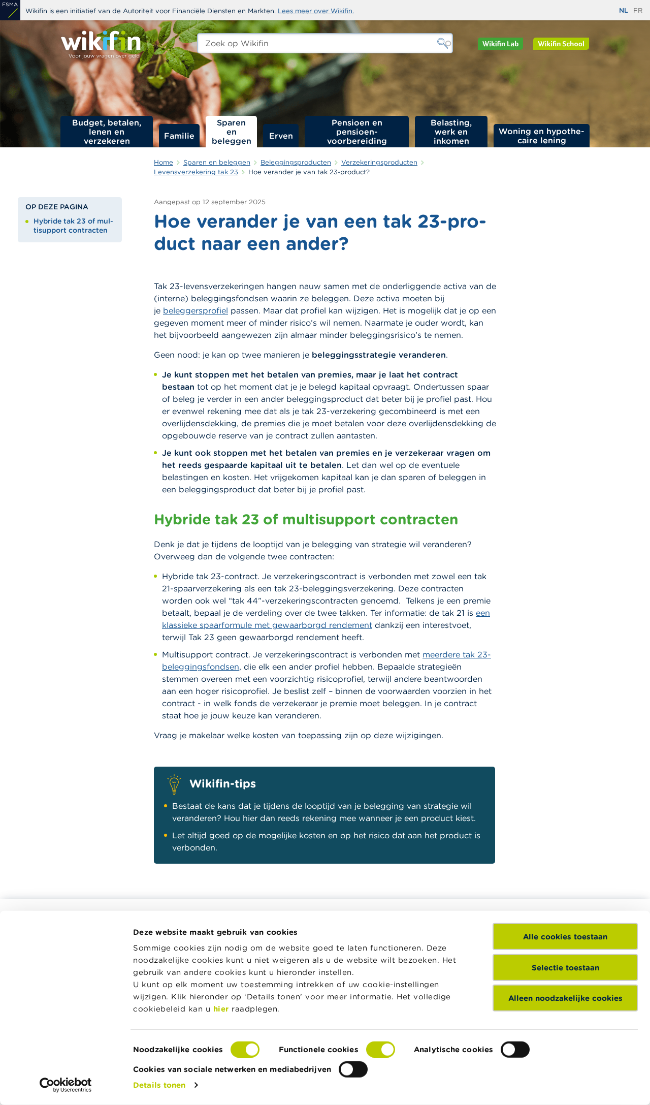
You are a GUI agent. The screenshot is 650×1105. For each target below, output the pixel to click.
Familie (179, 136)
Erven (281, 136)
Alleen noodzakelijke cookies (565, 998)
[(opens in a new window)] (10, 10)
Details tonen (159, 1085)
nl (623, 10)
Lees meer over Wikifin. (316, 11)
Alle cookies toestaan (565, 936)
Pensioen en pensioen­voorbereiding (357, 131)
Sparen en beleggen (231, 131)
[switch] (380, 1049)
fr (637, 10)
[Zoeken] (443, 43)
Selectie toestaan (565, 967)
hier (221, 1009)
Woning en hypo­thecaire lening (541, 135)
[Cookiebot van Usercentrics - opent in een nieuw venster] (65, 1085)
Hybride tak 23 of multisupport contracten (73, 225)
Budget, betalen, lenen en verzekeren (106, 131)
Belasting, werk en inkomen (451, 131)
